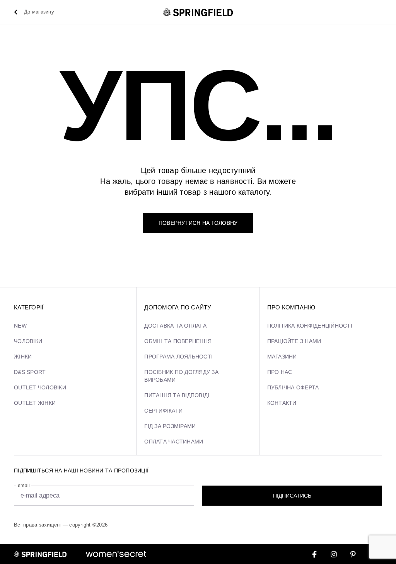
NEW (20, 326)
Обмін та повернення (178, 341)
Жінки (23, 356)
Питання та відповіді (176, 395)
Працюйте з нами (294, 341)
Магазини (282, 356)
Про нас (279, 372)
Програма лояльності (178, 356)
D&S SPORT (30, 372)
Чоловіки (28, 341)
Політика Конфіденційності (309, 326)
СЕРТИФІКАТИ (163, 411)
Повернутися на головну (198, 223)
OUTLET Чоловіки (40, 387)
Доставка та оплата (175, 326)
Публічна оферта (293, 387)
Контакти (282, 403)
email (24, 485)
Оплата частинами (173, 441)
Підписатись (292, 496)
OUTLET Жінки (35, 403)
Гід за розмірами (170, 426)
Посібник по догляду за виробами (181, 376)
